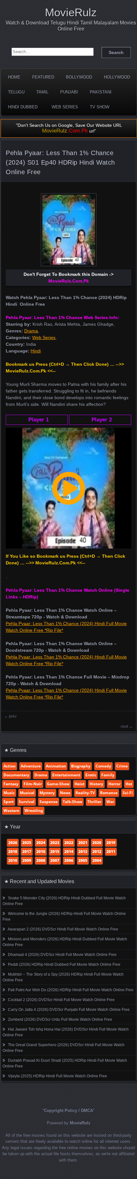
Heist (79, 784)
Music (9, 792)
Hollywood (117, 77)
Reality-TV (85, 792)
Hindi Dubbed (23, 107)
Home (14, 77)
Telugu (16, 92)
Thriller (94, 801)
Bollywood (79, 77)
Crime (122, 766)
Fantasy (11, 784)
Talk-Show (72, 801)
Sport (9, 801)
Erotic (90, 775)
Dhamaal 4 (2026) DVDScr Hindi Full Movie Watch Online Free (62, 954)
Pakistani (101, 92)
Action (10, 766)
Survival (26, 801)
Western (11, 810)
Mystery (47, 792)
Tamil (42, 92)
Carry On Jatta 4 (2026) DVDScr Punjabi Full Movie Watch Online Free (69, 1009)
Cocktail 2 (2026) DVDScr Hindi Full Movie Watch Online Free (61, 1000)
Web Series (65, 107)
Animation (56, 766)
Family (107, 775)
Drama (31, 330)
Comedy (103, 766)
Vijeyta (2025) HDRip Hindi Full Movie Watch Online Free (57, 1076)
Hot (129, 784)
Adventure (31, 766)
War (110, 801)
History (96, 784)
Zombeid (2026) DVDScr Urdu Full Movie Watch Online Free (60, 1019)
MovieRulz (71, 12)
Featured (43, 77)
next (124, 726)
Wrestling (34, 810)
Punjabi (69, 92)
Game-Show (58, 784)
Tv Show (99, 107)
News (65, 792)
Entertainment (66, 775)
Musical (27, 792)
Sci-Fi (128, 792)
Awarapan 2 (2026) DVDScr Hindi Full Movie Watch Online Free (63, 929)
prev (13, 716)
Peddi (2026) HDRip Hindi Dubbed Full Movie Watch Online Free (64, 964)
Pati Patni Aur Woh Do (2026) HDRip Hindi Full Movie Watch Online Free (70, 990)
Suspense (49, 801)
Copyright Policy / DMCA (68, 1110)
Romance (109, 792)
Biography (80, 766)
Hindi (36, 350)
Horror (114, 784)
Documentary (16, 775)
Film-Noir (33, 784)
